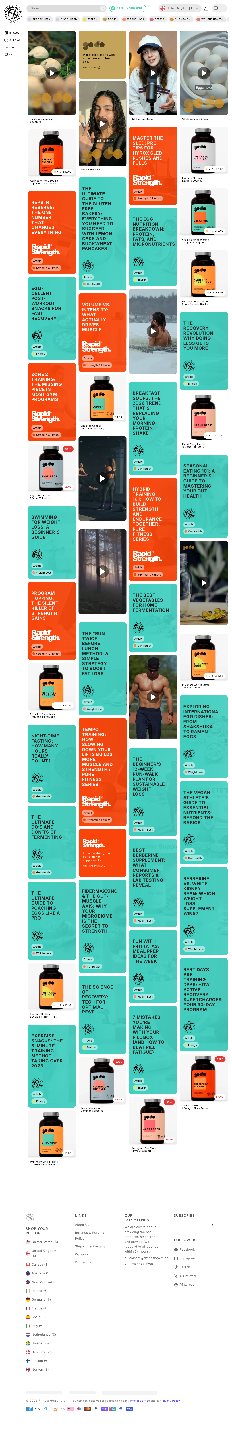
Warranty (82, 1254)
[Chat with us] (215, 8)
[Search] (103, 8)
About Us (82, 1224)
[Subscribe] (211, 1225)
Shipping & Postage (90, 1246)
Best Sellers (41, 19)
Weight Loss (135, 19)
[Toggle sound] (33, 109)
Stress (159, 19)
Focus (112, 19)
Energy (92, 19)
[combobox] (66, 8)
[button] (223, 8)
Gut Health (182, 19)
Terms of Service (139, 1400)
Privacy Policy (170, 1400)
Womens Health (212, 19)
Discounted (69, 19)
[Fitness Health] (13, 14)
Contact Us (83, 1262)
